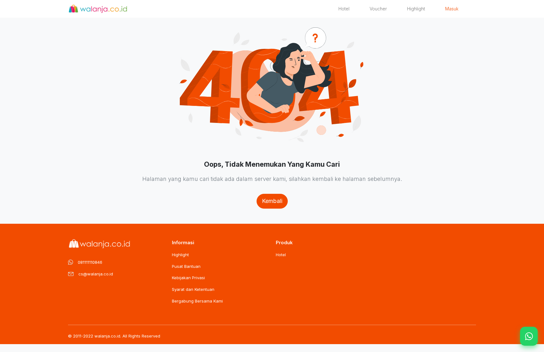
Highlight (416, 8)
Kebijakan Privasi (188, 277)
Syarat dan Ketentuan (193, 289)
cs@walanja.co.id (95, 273)
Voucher (378, 8)
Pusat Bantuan (186, 266)
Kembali (272, 201)
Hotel (343, 8)
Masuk (451, 8)
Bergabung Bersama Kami (197, 300)
